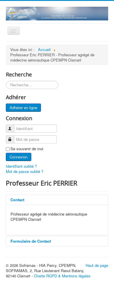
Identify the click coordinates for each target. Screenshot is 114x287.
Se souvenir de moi (27, 148)
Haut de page (97, 265)
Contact (17, 199)
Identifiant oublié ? (21, 166)
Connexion (18, 157)
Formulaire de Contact (31, 241)
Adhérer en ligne (23, 107)
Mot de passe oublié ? (24, 171)
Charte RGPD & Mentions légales (62, 276)
